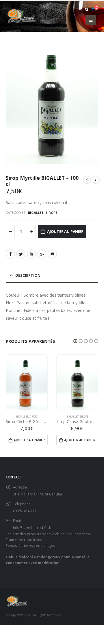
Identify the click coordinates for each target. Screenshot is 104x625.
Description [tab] (27, 275)
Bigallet (36, 212)
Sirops (51, 212)
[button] (75, 341)
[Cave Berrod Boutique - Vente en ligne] (22, 16)
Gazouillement (20, 254)
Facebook (10, 254)
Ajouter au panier (65, 231)
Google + (42, 254)
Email (52, 254)
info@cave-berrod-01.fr (32, 527)
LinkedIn (31, 254)
